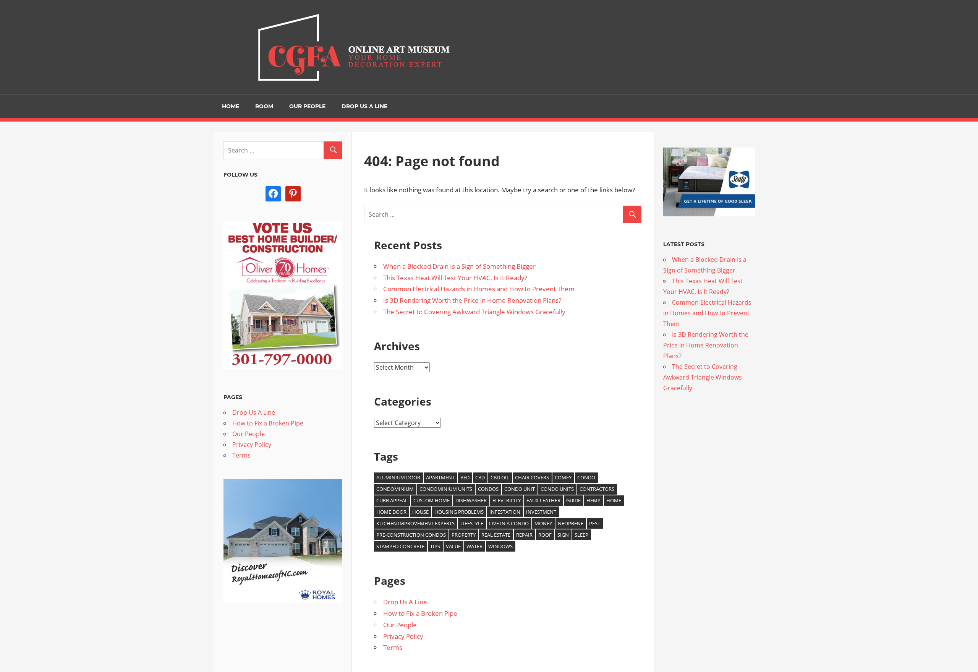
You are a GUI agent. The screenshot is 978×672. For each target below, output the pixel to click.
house (420, 511)
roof (545, 534)
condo (586, 477)
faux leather (543, 500)
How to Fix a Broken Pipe (420, 613)
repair (524, 534)
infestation (504, 511)
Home (230, 106)
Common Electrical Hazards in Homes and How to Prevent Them (479, 288)
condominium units (445, 488)
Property (464, 534)
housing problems (459, 511)
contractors (597, 488)
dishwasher (471, 500)
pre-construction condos (411, 534)
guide (573, 500)
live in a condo (509, 523)
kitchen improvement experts (415, 523)
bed (465, 477)
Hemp (593, 500)
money (543, 523)
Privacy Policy (403, 636)
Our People (307, 106)
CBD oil (500, 477)
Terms (392, 647)
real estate (495, 534)
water (474, 546)
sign (563, 534)
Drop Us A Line (364, 106)
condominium (395, 488)
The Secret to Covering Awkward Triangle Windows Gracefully (474, 311)
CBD (480, 477)
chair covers (532, 477)
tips (435, 546)
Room (264, 106)
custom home (431, 500)
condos (488, 488)
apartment (440, 477)
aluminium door (398, 477)
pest (594, 523)
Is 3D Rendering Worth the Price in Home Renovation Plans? (472, 300)
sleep (581, 534)
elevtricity (506, 500)
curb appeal (392, 500)
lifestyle (471, 523)
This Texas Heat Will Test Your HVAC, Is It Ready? (455, 277)
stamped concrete (400, 546)
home (613, 500)
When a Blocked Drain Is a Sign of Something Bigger (459, 266)
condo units (557, 488)
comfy (563, 477)
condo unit (519, 488)
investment (541, 511)
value (453, 546)
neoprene (570, 523)
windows (500, 546)
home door (391, 511)
